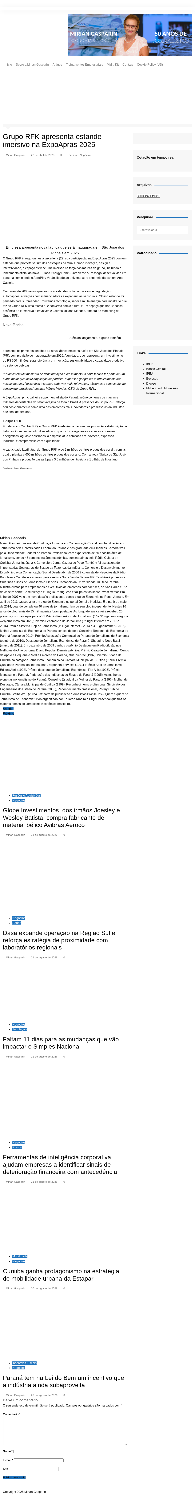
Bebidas (73, 155)
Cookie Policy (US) (150, 64)
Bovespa (152, 378)
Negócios (85, 155)
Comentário (11, 1414)
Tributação (19, 1029)
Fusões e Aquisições (26, 795)
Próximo (8, 713)
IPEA (149, 373)
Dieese (151, 383)
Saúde (16, 923)
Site (5, 1468)
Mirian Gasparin (15, 155)
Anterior (8, 708)
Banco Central (156, 369)
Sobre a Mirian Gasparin (32, 64)
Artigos (57, 64)
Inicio (8, 64)
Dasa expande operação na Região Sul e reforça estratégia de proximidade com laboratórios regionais (59, 940)
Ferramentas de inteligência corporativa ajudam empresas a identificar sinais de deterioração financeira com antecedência (60, 1164)
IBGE (149, 364)
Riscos (17, 1147)
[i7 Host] (162, 295)
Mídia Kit (113, 64)
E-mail (8, 1460)
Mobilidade (19, 1256)
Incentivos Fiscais (24, 1363)
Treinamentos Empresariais (84, 64)
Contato (127, 64)
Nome (8, 1451)
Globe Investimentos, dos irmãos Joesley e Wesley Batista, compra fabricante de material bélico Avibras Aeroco (61, 817)
